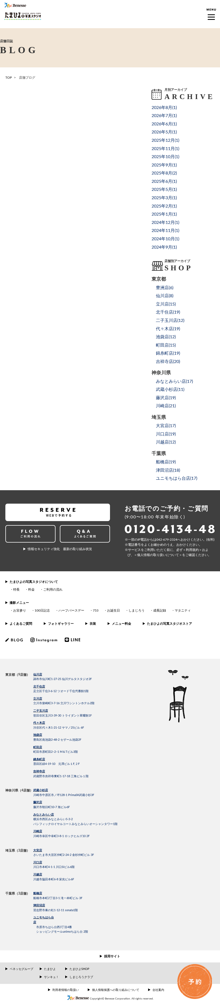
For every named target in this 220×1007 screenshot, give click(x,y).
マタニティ (183, 610)
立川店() (166, 304)
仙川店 (37, 674)
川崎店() (166, 406)
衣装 (93, 623)
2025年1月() (164, 214)
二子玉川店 (40, 710)
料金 (31, 589)
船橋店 (37, 893)
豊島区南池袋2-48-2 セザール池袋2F (57, 739)
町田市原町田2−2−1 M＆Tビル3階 (55, 751)
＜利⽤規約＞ (192, 549)
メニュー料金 (121, 623)
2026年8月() (164, 108)
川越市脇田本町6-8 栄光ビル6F (53, 879)
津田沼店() (168, 470)
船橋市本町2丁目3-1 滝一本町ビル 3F (57, 898)
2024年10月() (165, 239)
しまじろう (137, 610)
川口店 (37, 862)
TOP (8, 77)
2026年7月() (164, 116)
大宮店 (37, 850)
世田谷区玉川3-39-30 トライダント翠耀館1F (62, 715)
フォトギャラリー (61, 623)
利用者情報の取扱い (65, 989)
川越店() (166, 442)
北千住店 (39, 686)
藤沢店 (37, 802)
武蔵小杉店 (40, 790)
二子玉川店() (170, 320)
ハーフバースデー (71, 610)
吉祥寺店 (39, 771)
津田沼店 (39, 905)
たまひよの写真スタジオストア (169, 623)
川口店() (166, 434)
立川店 (37, 698)
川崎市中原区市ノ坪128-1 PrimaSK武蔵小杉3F (63, 795)
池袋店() (166, 337)
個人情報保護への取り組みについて (115, 989)
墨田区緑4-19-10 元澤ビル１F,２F (56, 763)
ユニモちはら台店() (176, 478)
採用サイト (112, 956)
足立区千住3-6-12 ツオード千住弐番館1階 (61, 691)
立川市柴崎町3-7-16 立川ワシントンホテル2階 (63, 703)
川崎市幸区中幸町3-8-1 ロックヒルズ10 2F (61, 836)
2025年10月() (165, 157)
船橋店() (166, 462)
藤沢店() (166, 398)
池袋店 (37, 734)
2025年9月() (164, 165)
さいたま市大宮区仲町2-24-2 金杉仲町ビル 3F (63, 854)
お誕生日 (113, 610)
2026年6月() (164, 124)
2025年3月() (164, 198)
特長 (16, 589)
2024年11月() (165, 230)
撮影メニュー (19, 602)
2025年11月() (165, 149)
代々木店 (39, 722)
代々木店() (168, 329)
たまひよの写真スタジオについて (34, 581)
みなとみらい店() (174, 381)
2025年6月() (164, 181)
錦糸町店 (39, 759)
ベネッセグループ (21, 969)
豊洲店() (164, 288)
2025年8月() (164, 173)
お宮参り (19, 610)
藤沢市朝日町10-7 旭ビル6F (51, 807)
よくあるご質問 (21, 623)
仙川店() (164, 296)
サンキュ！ (51, 977)
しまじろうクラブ (81, 977)
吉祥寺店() (168, 361)
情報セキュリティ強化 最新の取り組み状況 (60, 549)
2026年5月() (164, 132)
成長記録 (159, 610)
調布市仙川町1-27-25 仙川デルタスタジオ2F (62, 679)
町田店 (37, 747)
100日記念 (42, 610)
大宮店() (166, 426)
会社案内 (158, 989)
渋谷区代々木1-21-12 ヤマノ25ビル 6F (58, 727)
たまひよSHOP (79, 969)
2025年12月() (165, 140)
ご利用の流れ (53, 589)
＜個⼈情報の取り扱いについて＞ (158, 555)
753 (95, 610)
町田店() (166, 345)
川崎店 (37, 831)
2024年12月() (165, 222)
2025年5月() (164, 189)
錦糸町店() (168, 353)
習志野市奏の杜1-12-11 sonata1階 (55, 910)
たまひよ (50, 969)
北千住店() (168, 312)
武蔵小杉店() (170, 389)
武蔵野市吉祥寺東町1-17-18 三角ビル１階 (61, 776)
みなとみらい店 (43, 814)
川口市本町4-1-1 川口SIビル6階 (54, 867)
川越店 (37, 874)
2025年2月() (164, 206)
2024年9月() (164, 247)
